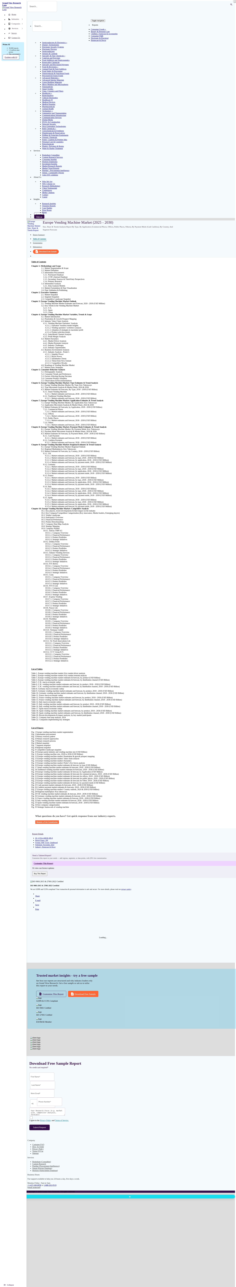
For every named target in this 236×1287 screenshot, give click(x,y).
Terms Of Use (37, 1151)
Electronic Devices (49, 49)
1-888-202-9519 (50, 1185)
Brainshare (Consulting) (41, 1162)
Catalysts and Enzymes (51, 58)
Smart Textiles (47, 89)
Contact (45, 195)
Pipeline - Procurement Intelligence (55, 170)
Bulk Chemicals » (49, 129)
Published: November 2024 (44, 845)
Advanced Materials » (50, 78)
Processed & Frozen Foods (52, 76)
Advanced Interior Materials (53, 80)
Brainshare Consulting (50, 155)
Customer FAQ (38, 1145)
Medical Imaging (48, 104)
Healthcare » (47, 93)
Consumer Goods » (98, 29)
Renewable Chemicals (50, 62)
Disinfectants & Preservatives (53, 133)
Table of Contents (39, 239)
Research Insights (49, 204)
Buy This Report (40, 874)
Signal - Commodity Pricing (53, 173)
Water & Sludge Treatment (52, 148)
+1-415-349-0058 (34, 1185)
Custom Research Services (52, 157)
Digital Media (47, 120)
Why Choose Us (48, 184)
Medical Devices (48, 102)
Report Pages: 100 (41, 840)
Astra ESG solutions (50, 175)
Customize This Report (53, 994)
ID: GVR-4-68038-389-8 (44, 838)
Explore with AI (11, 57)
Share (37, 896)
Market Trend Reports (50, 168)
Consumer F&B (97, 36)
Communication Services (52, 118)
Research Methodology (51, 186)
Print (37, 909)
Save (37, 905)
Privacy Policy (45, 1120)
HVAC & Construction (51, 122)
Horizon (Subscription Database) (45, 1170)
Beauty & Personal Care (100, 32)
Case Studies (47, 208)
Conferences (47, 190)
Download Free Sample (48, 251)
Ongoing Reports (49, 206)
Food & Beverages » (50, 67)
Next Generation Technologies (54, 126)
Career (44, 197)
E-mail (37, 900)
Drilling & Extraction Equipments (55, 135)
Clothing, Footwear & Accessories (104, 34)
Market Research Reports (52, 166)
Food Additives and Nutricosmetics (55, 60)
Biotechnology (48, 95)
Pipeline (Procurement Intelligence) (46, 1166)
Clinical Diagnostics (50, 98)
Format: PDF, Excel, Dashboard (46, 843)
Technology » (47, 111)
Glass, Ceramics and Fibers (52, 91)
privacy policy (126, 889)
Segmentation (37, 243)
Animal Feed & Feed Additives (54, 69)
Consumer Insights (49, 159)
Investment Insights (49, 164)
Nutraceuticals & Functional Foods (55, 73)
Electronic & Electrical (99, 38)
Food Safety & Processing (52, 71)
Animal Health (48, 109)
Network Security (49, 124)
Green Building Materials (52, 82)
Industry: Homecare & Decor (45, 847)
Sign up (39, 217)
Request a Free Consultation (47, 822)
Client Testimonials (49, 188)
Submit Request (39, 1127)
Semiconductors (48, 51)
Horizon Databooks (49, 162)
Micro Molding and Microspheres (55, 84)
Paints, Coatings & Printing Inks (54, 140)
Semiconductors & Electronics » (54, 43)
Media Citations (48, 193)
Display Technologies (50, 45)
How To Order (38, 1147)
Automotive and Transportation (54, 113)
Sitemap (35, 1153)
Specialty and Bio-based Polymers (55, 65)
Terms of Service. (62, 1120)
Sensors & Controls (49, 54)
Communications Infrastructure (54, 115)
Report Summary (39, 235)
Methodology (37, 247)
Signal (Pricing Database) (42, 1168)
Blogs (44, 212)
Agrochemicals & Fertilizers (53, 131)
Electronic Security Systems (53, 47)
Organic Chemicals (49, 137)
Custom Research (39, 1164)
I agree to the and (49, 1120)
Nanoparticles (47, 87)
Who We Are (47, 181)
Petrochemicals (48, 144)
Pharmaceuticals (48, 107)
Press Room (47, 210)
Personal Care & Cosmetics (52, 142)
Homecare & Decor (98, 40)
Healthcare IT (47, 100)
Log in (38, 215)
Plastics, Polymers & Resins (53, 146)
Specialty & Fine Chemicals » (53, 56)
